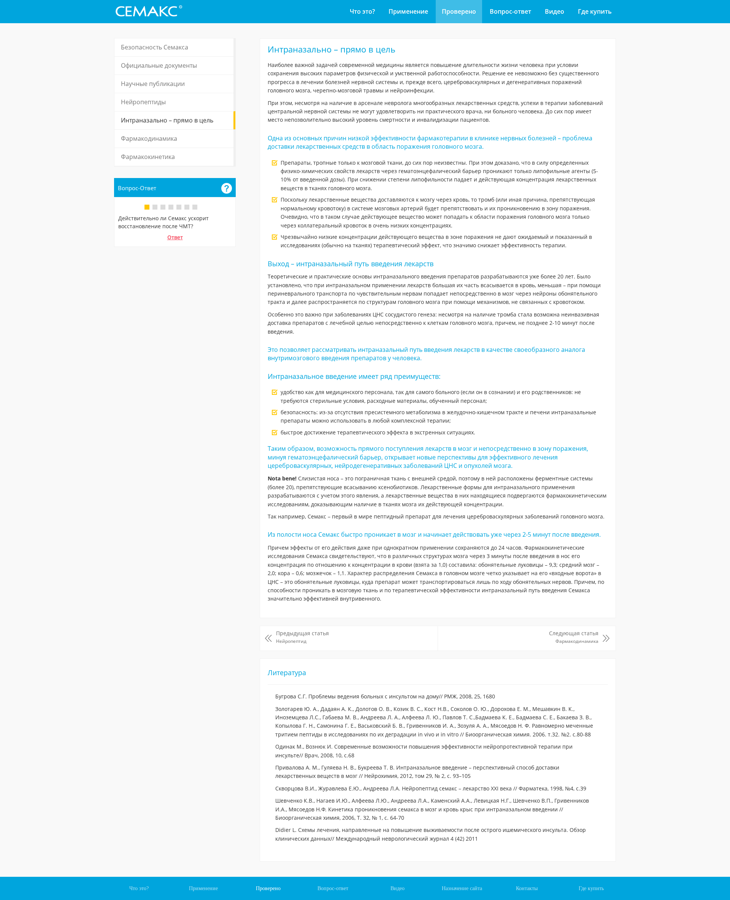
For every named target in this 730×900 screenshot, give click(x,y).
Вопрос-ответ (510, 11)
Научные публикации (153, 84)
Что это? (362, 11)
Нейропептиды (143, 102)
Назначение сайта (462, 888)
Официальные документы (159, 65)
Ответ (175, 237)
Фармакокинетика (148, 157)
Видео (554, 11)
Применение (408, 11)
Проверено (459, 11)
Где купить (595, 11)
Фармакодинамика (149, 138)
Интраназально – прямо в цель (167, 120)
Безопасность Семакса (154, 47)
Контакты (527, 888)
